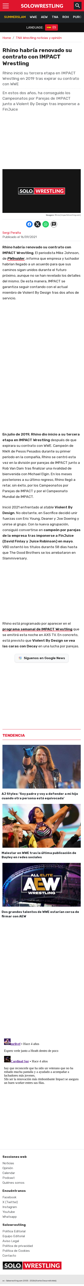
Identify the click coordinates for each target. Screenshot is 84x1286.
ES (54, 27)
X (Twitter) (10, 1202)
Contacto (9, 1255)
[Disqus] (41, 977)
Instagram (9, 1207)
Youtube (8, 1212)
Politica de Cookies (16, 1251)
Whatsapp (9, 1217)
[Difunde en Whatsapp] (45, 224)
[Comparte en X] (37, 224)
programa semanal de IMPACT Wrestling (37, 629)
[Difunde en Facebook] (29, 224)
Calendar (8, 1173)
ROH (65, 17)
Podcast (8, 1178)
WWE (33, 17)
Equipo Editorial (13, 1236)
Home (6, 38)
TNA (55, 17)
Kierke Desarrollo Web (46, 1281)
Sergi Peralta (11, 233)
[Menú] (6, 6)
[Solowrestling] (42, 5)
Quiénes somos (13, 1183)
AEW (44, 17)
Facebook (9, 1197)
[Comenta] (54, 224)
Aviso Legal (10, 1241)
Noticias (8, 1163)
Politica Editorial (13, 1231)
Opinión (7, 1168)
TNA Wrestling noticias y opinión (39, 38)
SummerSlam (15, 17)
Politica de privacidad (17, 1246)
